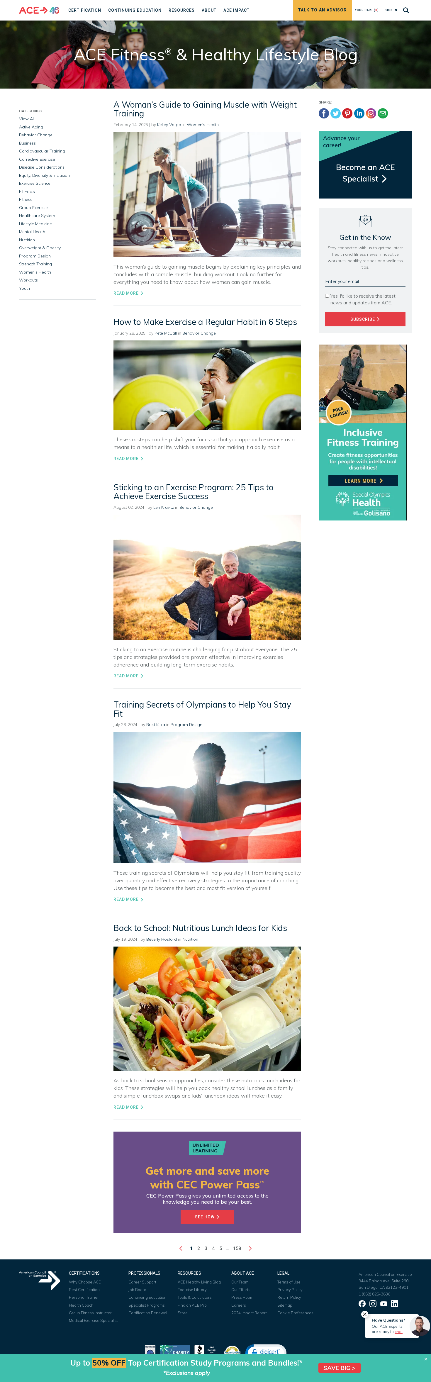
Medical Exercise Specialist (93, 1320)
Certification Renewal (147, 1312)
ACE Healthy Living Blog (199, 1282)
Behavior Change (199, 333)
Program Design (186, 724)
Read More (126, 293)
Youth (24, 288)
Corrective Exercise (37, 159)
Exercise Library (192, 1289)
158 (237, 1248)
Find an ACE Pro (192, 1305)
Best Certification (84, 1289)
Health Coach (81, 1305)
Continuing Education (147, 1297)
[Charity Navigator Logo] (175, 1352)
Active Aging (31, 127)
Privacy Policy (290, 1289)
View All (27, 118)
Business (27, 143)
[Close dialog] (425, 1359)
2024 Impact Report (249, 1312)
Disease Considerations (42, 167)
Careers (238, 1305)
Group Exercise (33, 207)
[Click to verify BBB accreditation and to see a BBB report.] (206, 1352)
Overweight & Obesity (40, 247)
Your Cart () (367, 10)
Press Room (242, 1297)
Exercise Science (34, 183)
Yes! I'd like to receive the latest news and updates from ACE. (363, 299)
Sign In (391, 10)
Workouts (28, 280)
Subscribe (363, 319)
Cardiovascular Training (42, 151)
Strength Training (35, 264)
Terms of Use (289, 1282)
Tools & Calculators (195, 1297)
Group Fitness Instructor (90, 1312)
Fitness (25, 199)
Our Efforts (240, 1289)
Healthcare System (37, 215)
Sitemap (284, 1305)
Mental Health (32, 231)
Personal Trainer (84, 1297)
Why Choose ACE (85, 1282)
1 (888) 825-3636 (374, 1294)
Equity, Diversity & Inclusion (44, 175)
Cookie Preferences (295, 1312)
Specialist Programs (146, 1305)
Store (183, 1312)
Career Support (142, 1282)
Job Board (137, 1289)
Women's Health (203, 124)
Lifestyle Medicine (35, 223)
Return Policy (289, 1297)
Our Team (239, 1282)
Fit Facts (27, 191)
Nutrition (190, 939)
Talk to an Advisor (322, 10)
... (227, 1248)
